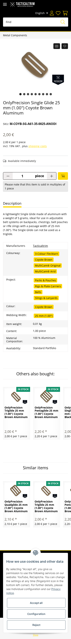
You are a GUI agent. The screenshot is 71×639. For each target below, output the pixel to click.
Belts (38, 292)
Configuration (36, 613)
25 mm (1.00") (43, 316)
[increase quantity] (51, 176)
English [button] (40, 13)
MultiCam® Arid (45, 271)
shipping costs (37, 146)
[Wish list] (58, 13)
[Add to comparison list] (56, 46)
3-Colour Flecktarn (46, 254)
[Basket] (64, 13)
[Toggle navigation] (5, 4)
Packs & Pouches (45, 280)
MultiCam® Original (48, 265)
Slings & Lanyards (46, 298)
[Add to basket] (63, 176)
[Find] (62, 22)
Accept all (36, 602)
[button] (52, 13)
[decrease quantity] (8, 176)
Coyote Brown (43, 259)
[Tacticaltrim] (22, 4)
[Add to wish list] (65, 46)
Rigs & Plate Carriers (48, 286)
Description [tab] (12, 203)
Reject (36, 624)
